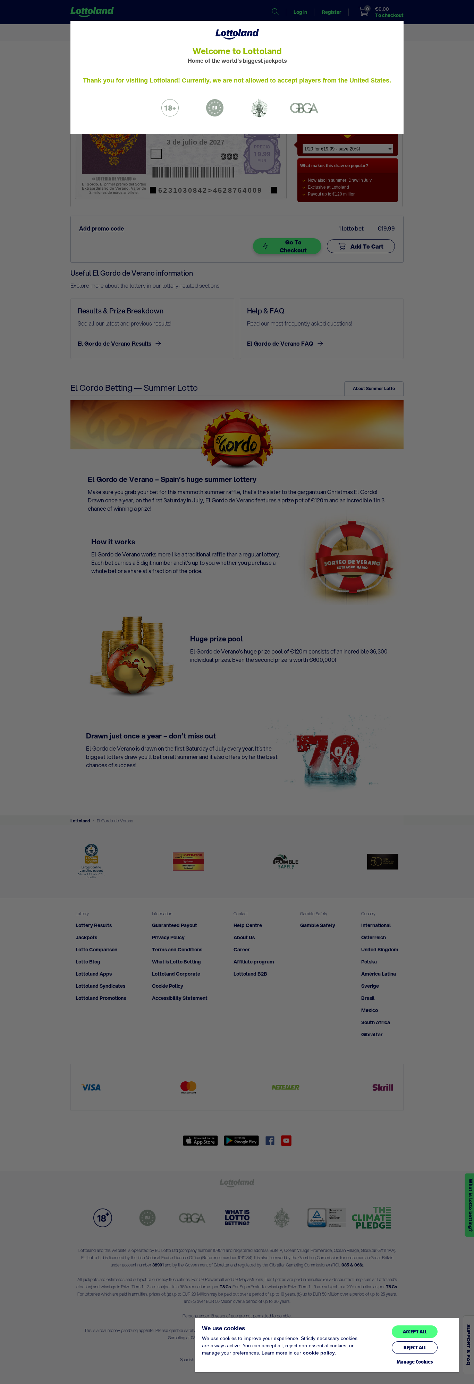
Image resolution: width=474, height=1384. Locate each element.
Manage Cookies (415, 1362)
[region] (327, 1345)
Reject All (415, 1347)
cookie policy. (319, 1353)
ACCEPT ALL (415, 1332)
